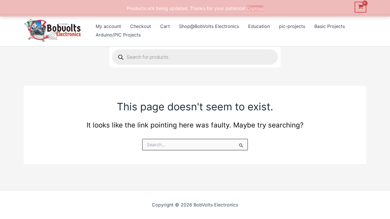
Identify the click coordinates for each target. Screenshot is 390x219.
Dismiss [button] (255, 8)
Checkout (140, 26)
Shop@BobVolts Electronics (209, 26)
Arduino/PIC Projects (118, 35)
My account (108, 26)
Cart (165, 26)
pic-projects (292, 26)
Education (259, 26)
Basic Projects (329, 26)
